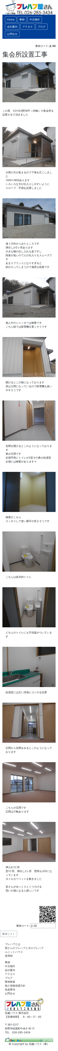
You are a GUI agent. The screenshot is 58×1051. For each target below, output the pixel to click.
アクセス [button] (27, 26)
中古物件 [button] (34, 19)
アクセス (10, 974)
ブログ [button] (41, 26)
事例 (7, 962)
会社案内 (10, 970)
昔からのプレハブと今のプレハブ (24, 948)
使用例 (9, 955)
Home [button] (10, 19)
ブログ (9, 977)
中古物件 (10, 966)
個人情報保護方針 (15, 985)
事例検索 (10, 981)
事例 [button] (21, 19)
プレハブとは (12, 944)
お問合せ (10, 993)
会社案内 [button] (12, 26)
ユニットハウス (14, 951)
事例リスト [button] (8, 933)
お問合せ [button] (12, 34)
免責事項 (10, 989)
